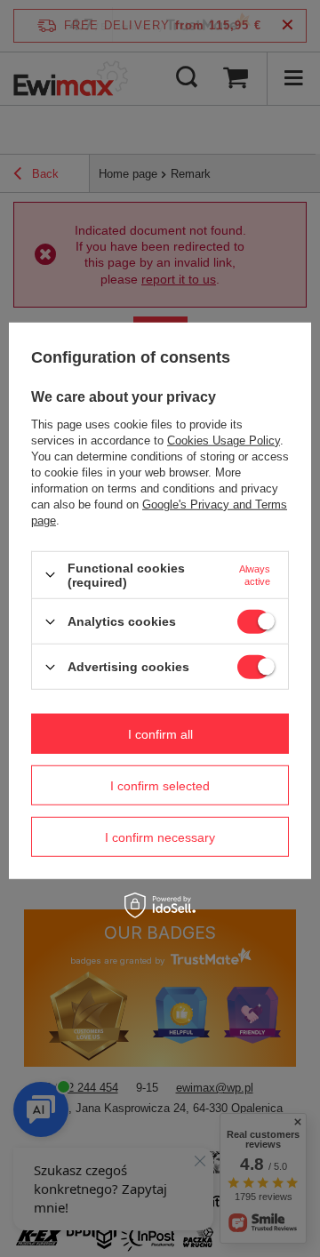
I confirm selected (160, 785)
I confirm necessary (160, 836)
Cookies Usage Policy (223, 440)
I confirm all (160, 733)
